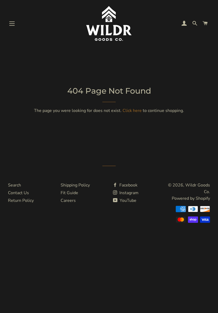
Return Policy (21, 200)
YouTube (127, 200)
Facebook (127, 185)
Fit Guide (69, 193)
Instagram (128, 193)
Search (14, 185)
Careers (68, 200)
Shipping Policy (75, 185)
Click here (132, 111)
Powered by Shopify (191, 198)
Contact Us (18, 193)
